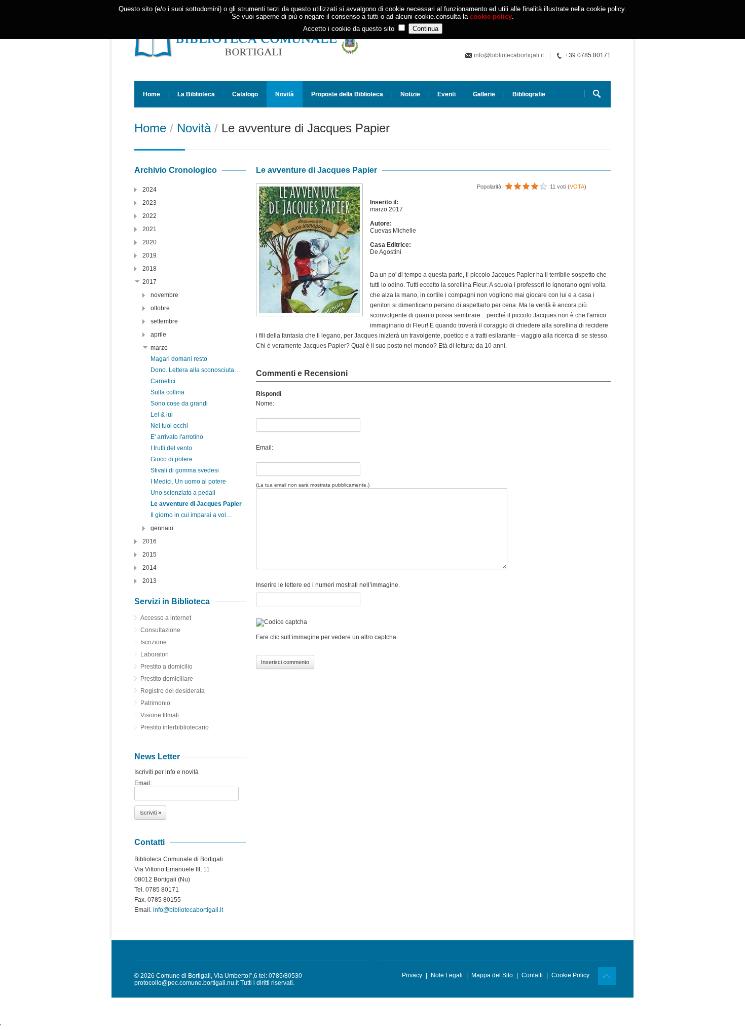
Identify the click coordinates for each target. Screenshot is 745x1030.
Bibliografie (528, 94)
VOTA (577, 186)
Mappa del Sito (492, 975)
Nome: (265, 403)
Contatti (532, 975)
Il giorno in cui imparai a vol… (191, 515)
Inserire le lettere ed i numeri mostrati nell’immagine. (328, 584)
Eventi (446, 94)
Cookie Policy (570, 975)
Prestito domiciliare (166, 678)
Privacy (412, 975)
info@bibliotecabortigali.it (509, 55)
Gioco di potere (172, 459)
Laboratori (154, 654)
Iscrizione (153, 642)
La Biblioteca (196, 94)
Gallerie (484, 94)
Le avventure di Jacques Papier (196, 503)
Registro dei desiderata (172, 690)
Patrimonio (155, 703)
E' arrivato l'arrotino (177, 436)
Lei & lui (162, 414)
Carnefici (163, 381)
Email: (264, 447)
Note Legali (447, 975)
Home (151, 94)
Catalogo (245, 94)
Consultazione (160, 630)
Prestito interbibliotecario (174, 727)
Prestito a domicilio (166, 666)
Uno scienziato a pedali (183, 492)
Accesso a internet (165, 617)
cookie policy (491, 16)
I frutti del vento (171, 448)
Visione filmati (159, 715)
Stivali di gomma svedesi (185, 470)
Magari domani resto (179, 358)
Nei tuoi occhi (169, 425)
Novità (284, 94)
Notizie (410, 94)
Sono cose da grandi (179, 403)
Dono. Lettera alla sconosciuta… (195, 370)
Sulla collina (167, 392)
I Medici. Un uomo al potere (188, 481)
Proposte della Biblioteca (347, 94)
